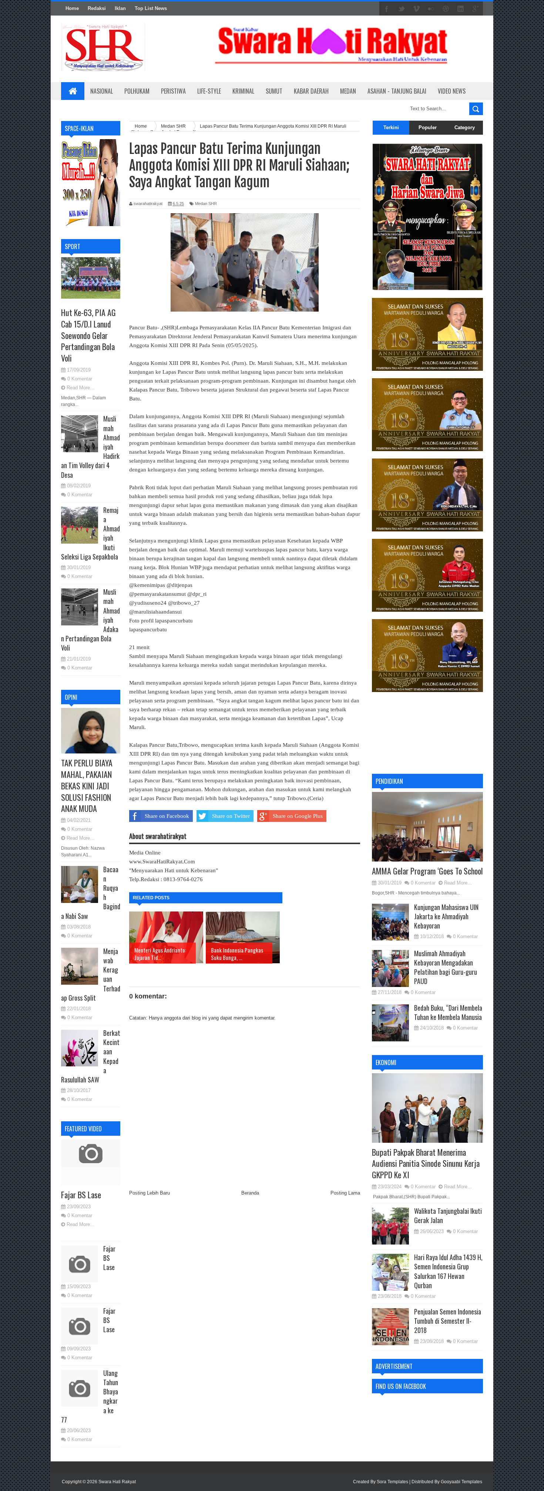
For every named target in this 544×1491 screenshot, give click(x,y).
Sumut (274, 91)
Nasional (101, 91)
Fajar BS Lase (81, 1194)
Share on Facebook (167, 816)
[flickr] (431, 8)
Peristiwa (173, 91)
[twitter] (401, 8)
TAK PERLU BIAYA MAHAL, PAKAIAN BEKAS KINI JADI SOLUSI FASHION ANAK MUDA (87, 785)
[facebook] (386, 8)
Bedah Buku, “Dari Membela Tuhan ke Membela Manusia (448, 1012)
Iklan (120, 8)
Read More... (80, 387)
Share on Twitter (231, 816)
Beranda (250, 1193)
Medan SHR (206, 203)
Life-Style (209, 91)
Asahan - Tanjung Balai (396, 91)
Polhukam (137, 91)
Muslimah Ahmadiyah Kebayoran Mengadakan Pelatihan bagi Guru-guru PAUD (445, 967)
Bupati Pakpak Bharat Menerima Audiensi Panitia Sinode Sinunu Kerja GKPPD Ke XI (426, 1163)
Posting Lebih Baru (149, 1193)
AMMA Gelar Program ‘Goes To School (427, 871)
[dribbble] (446, 8)
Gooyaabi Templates (461, 1481)
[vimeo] (416, 8)
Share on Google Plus (298, 816)
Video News (452, 91)
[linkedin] (460, 8)
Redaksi (97, 8)
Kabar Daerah (311, 91)
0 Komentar (79, 379)
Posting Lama (345, 1193)
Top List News (151, 8)
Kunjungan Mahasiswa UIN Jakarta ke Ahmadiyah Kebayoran (446, 916)
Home (72, 8)
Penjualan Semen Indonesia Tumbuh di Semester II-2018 (447, 1321)
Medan (348, 91)
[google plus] (475, 8)
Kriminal (243, 91)
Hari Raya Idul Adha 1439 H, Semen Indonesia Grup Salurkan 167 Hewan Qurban (448, 1271)
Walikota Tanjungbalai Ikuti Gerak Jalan (448, 1215)
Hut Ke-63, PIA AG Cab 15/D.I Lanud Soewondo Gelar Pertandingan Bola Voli (88, 335)
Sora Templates (392, 1481)
